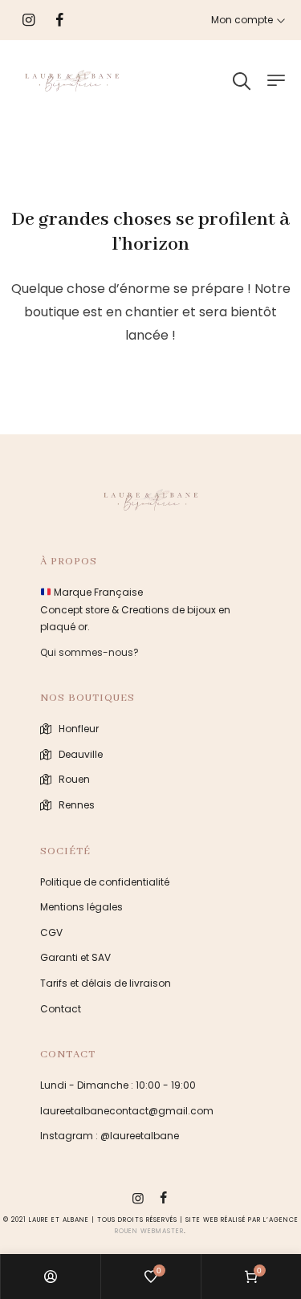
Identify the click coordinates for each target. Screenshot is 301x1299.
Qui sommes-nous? (89, 652)
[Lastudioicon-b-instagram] (138, 1198)
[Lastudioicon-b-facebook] (164, 1198)
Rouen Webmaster (149, 1231)
